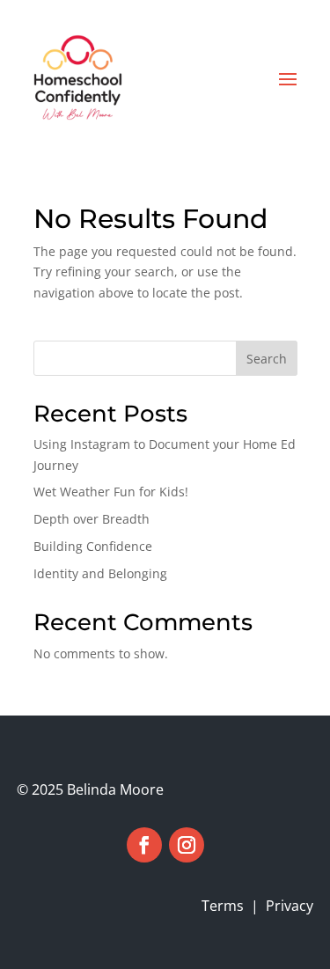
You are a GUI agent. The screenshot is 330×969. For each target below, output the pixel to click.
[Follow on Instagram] (186, 845)
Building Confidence (92, 546)
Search (266, 358)
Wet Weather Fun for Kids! (110, 491)
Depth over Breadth (91, 518)
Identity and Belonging (100, 573)
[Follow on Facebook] (144, 845)
